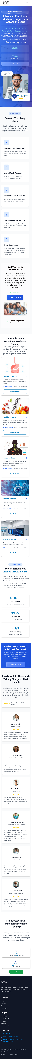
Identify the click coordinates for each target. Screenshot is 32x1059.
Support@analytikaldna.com (10, 1036)
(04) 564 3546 (7, 1033)
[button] (15, 64)
